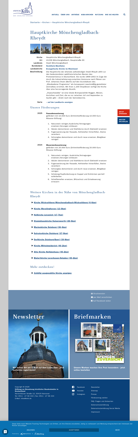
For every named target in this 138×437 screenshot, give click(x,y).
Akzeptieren (74, 430)
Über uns (65, 15)
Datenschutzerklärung (100, 405)
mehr (117, 430)
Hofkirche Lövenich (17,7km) (48, 215)
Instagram (81, 394)
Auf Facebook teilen (102, 301)
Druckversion (99, 294)
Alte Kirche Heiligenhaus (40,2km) (51, 252)
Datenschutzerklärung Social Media (105, 408)
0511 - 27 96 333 (26, 396)
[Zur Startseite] (22, 9)
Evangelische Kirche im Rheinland (62, 69)
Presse (94, 394)
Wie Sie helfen (112, 15)
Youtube (80, 391)
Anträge (75, 15)
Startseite (35, 22)
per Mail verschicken (102, 297)
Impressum (95, 412)
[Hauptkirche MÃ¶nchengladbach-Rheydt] (35, 53)
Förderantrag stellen (99, 398)
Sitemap (94, 391)
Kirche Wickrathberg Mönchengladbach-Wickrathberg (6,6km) (65, 202)
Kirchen (46, 22)
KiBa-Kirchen (87, 15)
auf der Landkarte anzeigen (60, 102)
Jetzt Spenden (123, 113)
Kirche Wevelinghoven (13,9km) (50, 208)
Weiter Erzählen (123, 121)
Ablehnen (31, 430)
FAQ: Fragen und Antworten (102, 401)
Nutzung (99, 15)
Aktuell (55, 15)
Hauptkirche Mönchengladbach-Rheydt (71, 22)
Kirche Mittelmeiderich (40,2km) (50, 245)
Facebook (81, 387)
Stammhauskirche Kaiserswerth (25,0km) (55, 221)
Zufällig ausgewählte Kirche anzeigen (53, 273)
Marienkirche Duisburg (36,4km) (50, 227)
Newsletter (95, 387)
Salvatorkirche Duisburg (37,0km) (51, 233)
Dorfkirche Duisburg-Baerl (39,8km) (52, 239)
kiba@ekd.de (26, 398)
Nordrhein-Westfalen (55, 66)
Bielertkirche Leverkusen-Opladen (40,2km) (56, 258)
